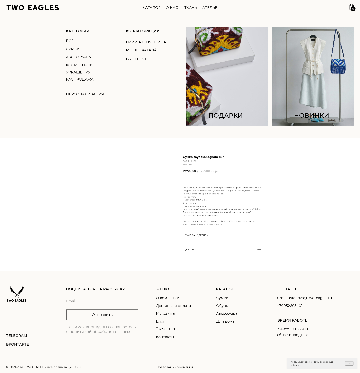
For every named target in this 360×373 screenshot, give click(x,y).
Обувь (222, 305)
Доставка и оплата (173, 305)
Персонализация (85, 94)
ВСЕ (70, 40)
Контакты (165, 337)
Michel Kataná (141, 50)
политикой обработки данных (99, 331)
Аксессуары (79, 57)
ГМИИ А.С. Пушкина (146, 42)
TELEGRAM (16, 335)
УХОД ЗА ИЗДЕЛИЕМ (196, 235)
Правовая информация (174, 367)
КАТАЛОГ (225, 289)
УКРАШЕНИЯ (78, 72)
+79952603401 (289, 305)
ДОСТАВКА (191, 249)
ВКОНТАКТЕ (17, 344)
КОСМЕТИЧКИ (79, 65)
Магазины (165, 313)
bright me (136, 59)
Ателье (209, 7)
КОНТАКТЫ (288, 289)
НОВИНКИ (311, 115)
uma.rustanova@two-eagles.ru (304, 298)
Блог (160, 321)
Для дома (225, 321)
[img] (313, 76)
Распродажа (80, 79)
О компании (167, 298)
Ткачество (165, 328)
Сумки (73, 49)
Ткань (190, 7)
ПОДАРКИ (225, 115)
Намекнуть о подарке (216, 178)
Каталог (151, 7)
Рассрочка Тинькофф (246, 178)
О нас (172, 7)
